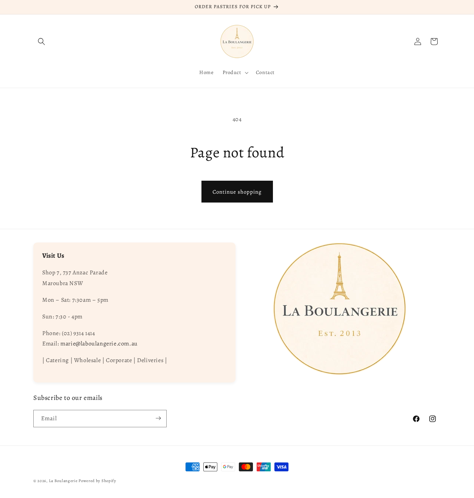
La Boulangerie (63, 481)
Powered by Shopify (97, 481)
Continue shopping (237, 191)
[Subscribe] (158, 418)
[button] (41, 41)
